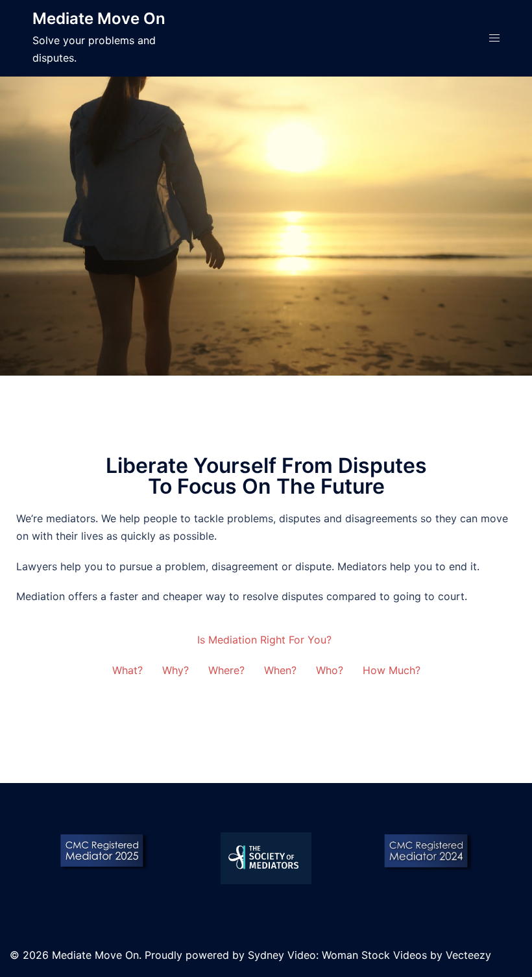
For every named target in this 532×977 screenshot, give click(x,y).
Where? (226, 670)
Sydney (266, 954)
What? (127, 670)
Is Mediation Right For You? (266, 639)
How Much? (391, 670)
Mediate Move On (98, 18)
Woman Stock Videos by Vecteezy (406, 954)
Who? (329, 670)
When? (280, 670)
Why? (175, 670)
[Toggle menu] (494, 38)
